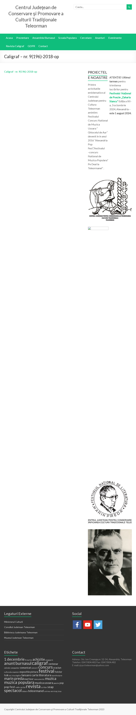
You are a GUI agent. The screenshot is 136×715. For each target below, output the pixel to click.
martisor (29, 678)
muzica (50, 678)
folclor (58, 671)
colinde (7, 668)
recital (23, 687)
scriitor (44, 687)
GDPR (31, 46)
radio (17, 687)
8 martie (28, 660)
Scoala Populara (67, 37)
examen (15, 672)
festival (46, 671)
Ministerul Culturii (13, 621)
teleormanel (36, 691)
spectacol (13, 690)
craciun (57, 667)
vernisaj (54, 691)
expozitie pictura (29, 671)
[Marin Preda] (110, 481)
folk (6, 675)
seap (50, 687)
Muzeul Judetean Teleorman (19, 637)
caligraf (40, 663)
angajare (49, 660)
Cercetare (86, 37)
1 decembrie (14, 659)
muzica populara (19, 682)
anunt (9, 663)
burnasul (23, 663)
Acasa (9, 37)
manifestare (57, 675)
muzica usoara (44, 683)
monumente (39, 679)
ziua (59, 691)
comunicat (25, 667)
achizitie (39, 659)
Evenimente (115, 37)
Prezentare (22, 37)
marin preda (14, 678)
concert (35, 668)
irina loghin (16, 675)
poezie (56, 683)
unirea (47, 691)
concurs (45, 666)
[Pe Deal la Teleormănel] (110, 179)
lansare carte (30, 675)
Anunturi (100, 37)
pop (62, 682)
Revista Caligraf (15, 46)
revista (33, 686)
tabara (25, 691)
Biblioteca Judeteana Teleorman (20, 632)
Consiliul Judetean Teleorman (19, 627)
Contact (43, 46)
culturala (8, 672)
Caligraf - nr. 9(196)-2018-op (20, 71)
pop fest (9, 687)
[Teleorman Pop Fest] (98, 228)
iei (10, 675)
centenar (53, 663)
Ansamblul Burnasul (43, 37)
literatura (45, 675)
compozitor (15, 668)
